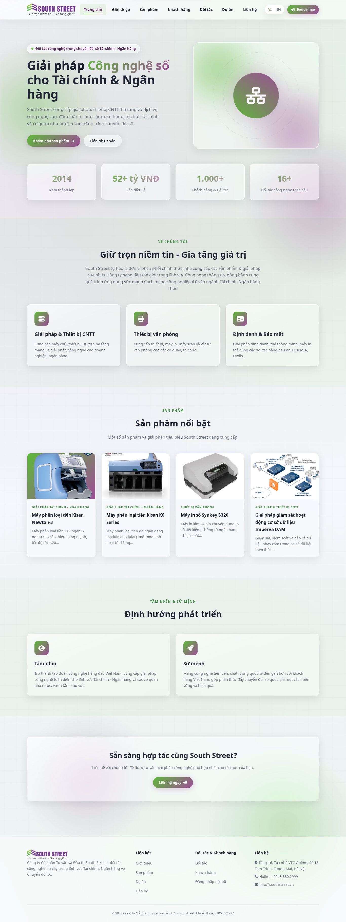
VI (270, 9)
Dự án (228, 9)
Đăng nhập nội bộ (210, 881)
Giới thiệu (121, 9)
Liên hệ (250, 9)
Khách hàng (179, 9)
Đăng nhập (306, 9)
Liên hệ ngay (170, 782)
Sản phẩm (149, 9)
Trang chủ (93, 9)
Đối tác (206, 9)
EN (278, 9)
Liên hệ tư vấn (103, 140)
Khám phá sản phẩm (51, 140)
